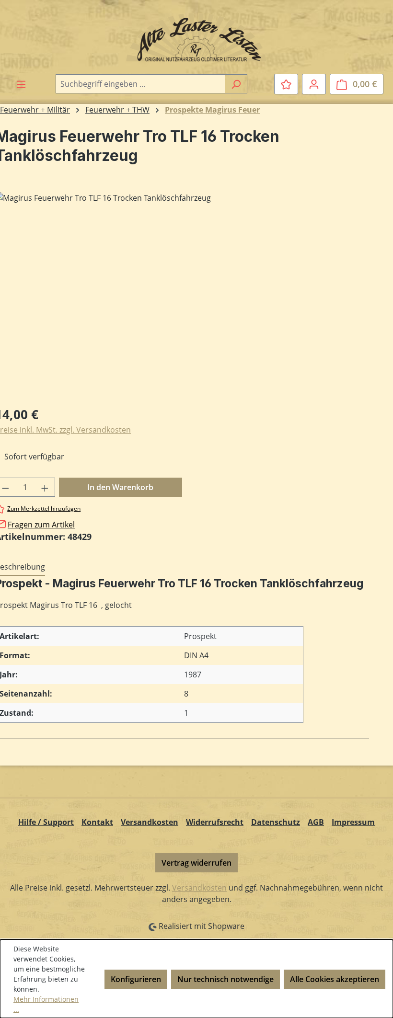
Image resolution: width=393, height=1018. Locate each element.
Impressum (353, 822)
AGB (316, 822)
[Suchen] (236, 83)
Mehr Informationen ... (46, 1004)
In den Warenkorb (120, 487)
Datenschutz (275, 822)
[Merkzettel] (286, 83)
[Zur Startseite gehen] (196, 36)
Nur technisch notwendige (225, 979)
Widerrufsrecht (214, 822)
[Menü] (21, 83)
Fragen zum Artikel (41, 524)
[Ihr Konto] (313, 83)
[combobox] (140, 83)
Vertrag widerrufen (196, 863)
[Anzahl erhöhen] (45, 487)
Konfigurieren (136, 979)
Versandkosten (149, 822)
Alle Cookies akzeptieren (334, 979)
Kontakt (97, 822)
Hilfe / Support (46, 822)
